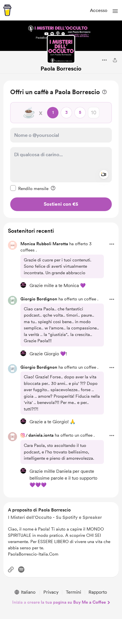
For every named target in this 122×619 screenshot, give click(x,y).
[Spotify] (21, 569)
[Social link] (11, 569)
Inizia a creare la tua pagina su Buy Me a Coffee (59, 602)
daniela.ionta (41, 435)
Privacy (50, 592)
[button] (115, 11)
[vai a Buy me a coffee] (7, 10)
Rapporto (98, 592)
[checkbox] (29, 188)
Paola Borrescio (61, 68)
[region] (61, 149)
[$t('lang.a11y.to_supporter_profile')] (23, 285)
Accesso (98, 10)
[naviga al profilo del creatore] (61, 49)
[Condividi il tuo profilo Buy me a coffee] (114, 60)
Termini (73, 592)
